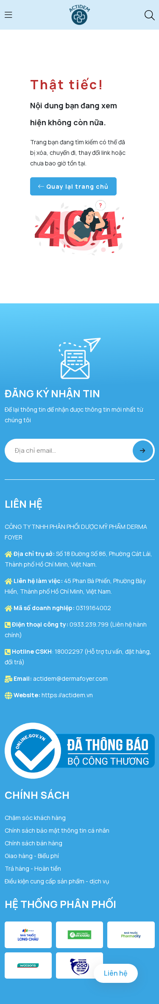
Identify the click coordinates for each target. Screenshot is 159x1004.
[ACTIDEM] (79, 14)
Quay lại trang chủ (77, 186)
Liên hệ (116, 973)
